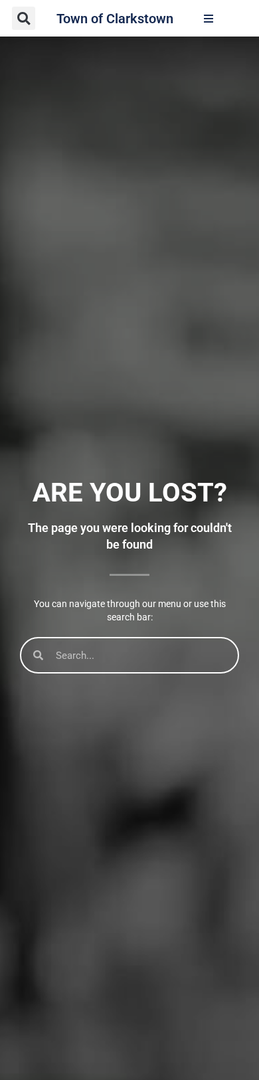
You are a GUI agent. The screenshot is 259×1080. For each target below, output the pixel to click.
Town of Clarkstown (114, 19)
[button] (23, 18)
